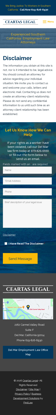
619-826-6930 (39, 9)
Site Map (34, 389)
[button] (48, 22)
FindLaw (28, 402)
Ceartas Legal (30, 380)
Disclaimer (9, 234)
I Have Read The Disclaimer (27, 243)
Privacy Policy (22, 393)
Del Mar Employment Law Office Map (28, 352)
